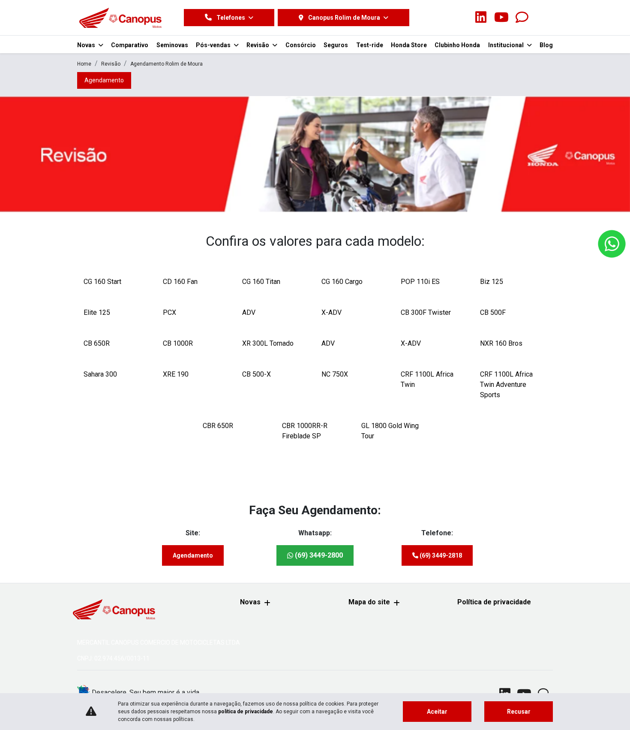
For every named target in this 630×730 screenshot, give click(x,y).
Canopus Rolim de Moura (344, 17)
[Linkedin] (481, 17)
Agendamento (193, 555)
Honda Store (409, 45)
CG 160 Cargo (342, 282)
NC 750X (334, 374)
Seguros (336, 45)
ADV (248, 312)
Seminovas (172, 45)
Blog (546, 45)
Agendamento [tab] (104, 80)
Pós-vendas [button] (214, 45)
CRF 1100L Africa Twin (427, 379)
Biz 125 (491, 282)
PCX (169, 312)
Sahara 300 (100, 374)
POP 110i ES (420, 282)
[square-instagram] (460, 17)
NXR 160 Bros (501, 343)
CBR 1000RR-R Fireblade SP (304, 431)
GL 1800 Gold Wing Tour (390, 431)
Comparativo (129, 45)
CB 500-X (256, 374)
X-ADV (331, 312)
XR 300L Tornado (268, 343)
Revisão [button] (258, 45)
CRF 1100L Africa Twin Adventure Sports (506, 384)
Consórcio (300, 45)
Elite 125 (97, 312)
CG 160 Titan (261, 282)
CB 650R (97, 343)
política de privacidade (245, 712)
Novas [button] (86, 45)
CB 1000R (178, 343)
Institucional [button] (506, 45)
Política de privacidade (494, 602)
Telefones (230, 17)
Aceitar (437, 711)
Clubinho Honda (457, 45)
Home (84, 64)
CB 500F (493, 312)
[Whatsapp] (522, 17)
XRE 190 (176, 374)
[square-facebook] (439, 17)
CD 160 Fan (180, 282)
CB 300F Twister (426, 312)
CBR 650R (218, 426)
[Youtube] (501, 17)
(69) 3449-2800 (318, 555)
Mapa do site (369, 602)
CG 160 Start (102, 282)
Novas (250, 602)
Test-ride (369, 45)
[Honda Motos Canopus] (120, 17)
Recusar (519, 711)
